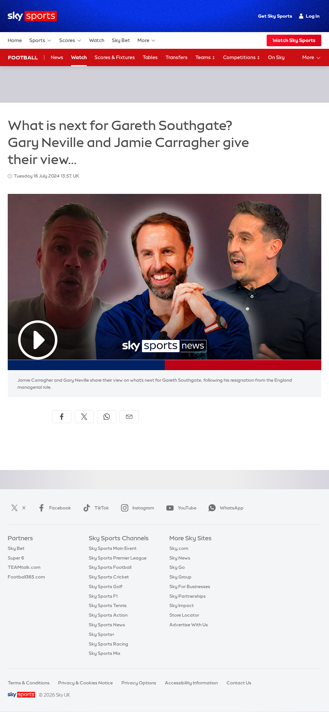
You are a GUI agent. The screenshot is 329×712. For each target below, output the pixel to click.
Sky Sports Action (108, 615)
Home (15, 40)
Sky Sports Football (110, 567)
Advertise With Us (188, 624)
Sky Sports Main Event (113, 548)
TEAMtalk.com (24, 567)
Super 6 (16, 558)
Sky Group (180, 577)
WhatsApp (232, 508)
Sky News (179, 558)
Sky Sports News (107, 624)
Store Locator (184, 615)
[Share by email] (129, 416)
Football (23, 57)
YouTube (187, 508)
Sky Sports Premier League (118, 558)
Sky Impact (181, 605)
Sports (37, 40)
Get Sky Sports (275, 16)
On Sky (276, 57)
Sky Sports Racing (108, 644)
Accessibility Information (191, 683)
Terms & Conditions (28, 683)
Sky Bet (121, 40)
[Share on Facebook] (61, 416)
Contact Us (239, 683)
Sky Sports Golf (105, 586)
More (143, 40)
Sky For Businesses (189, 586)
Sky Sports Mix (104, 653)
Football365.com (26, 577)
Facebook (60, 508)
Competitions (240, 57)
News (57, 57)
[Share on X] (84, 416)
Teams (203, 57)
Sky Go (177, 567)
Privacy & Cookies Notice (85, 683)
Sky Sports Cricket (109, 577)
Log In (313, 16)
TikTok (101, 508)
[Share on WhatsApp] (106, 416)
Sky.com (178, 548)
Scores (67, 40)
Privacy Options (138, 683)
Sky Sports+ (101, 634)
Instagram (143, 508)
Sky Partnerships (187, 596)
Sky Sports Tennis (108, 605)
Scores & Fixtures (114, 57)
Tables (150, 57)
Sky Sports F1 (103, 596)
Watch (96, 40)
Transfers (176, 57)
